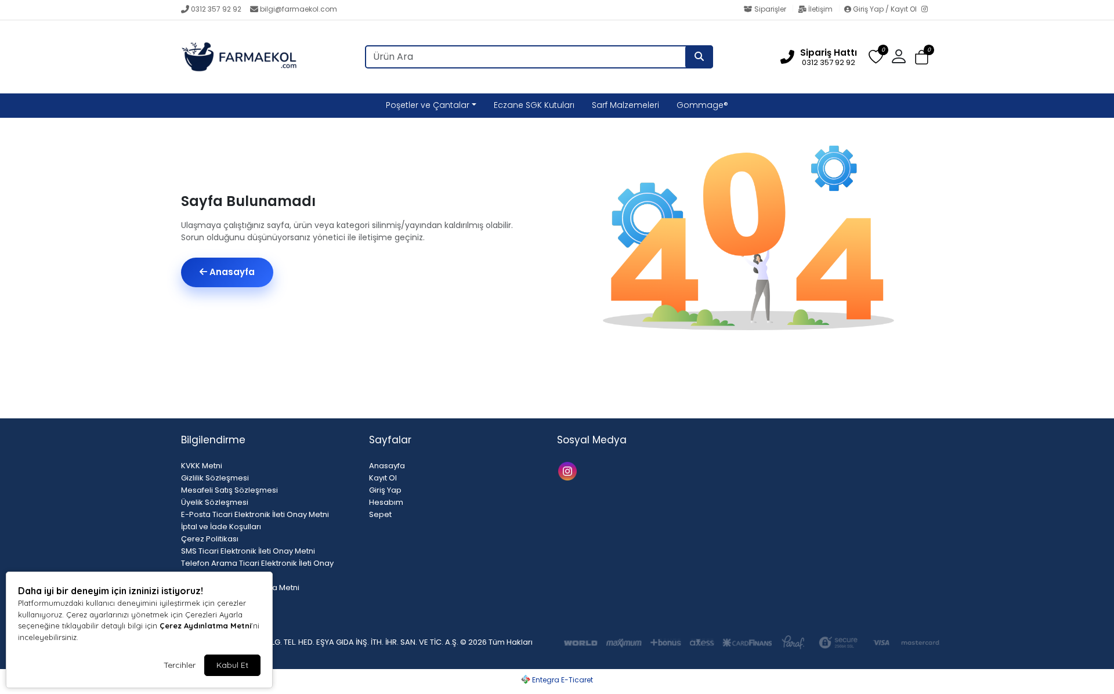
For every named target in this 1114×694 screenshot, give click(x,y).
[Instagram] (927, 10)
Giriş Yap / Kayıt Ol (884, 9)
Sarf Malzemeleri (625, 105)
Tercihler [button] (180, 665)
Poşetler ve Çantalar (427, 105)
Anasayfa (231, 272)
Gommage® (702, 105)
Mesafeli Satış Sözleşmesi (229, 490)
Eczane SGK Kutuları (534, 105)
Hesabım (386, 502)
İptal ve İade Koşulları (221, 526)
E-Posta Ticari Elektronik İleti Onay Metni (255, 514)
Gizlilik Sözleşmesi (215, 477)
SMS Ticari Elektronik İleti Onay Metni (248, 550)
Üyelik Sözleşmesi (214, 502)
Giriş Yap (385, 490)
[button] (921, 57)
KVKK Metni (201, 465)
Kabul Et (232, 665)
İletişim (820, 9)
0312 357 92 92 (216, 9)
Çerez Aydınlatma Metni (205, 625)
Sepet (380, 514)
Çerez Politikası (209, 538)
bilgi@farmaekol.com (298, 9)
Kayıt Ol (383, 477)
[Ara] (699, 56)
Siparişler (770, 9)
